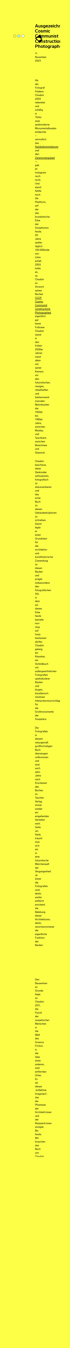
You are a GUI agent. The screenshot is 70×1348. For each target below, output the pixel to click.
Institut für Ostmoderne (39, 38)
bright (23, 36)
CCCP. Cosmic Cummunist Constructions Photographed (43, 305)
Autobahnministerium (46, 147)
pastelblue (19, 36)
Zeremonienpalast (45, 158)
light (15, 36)
